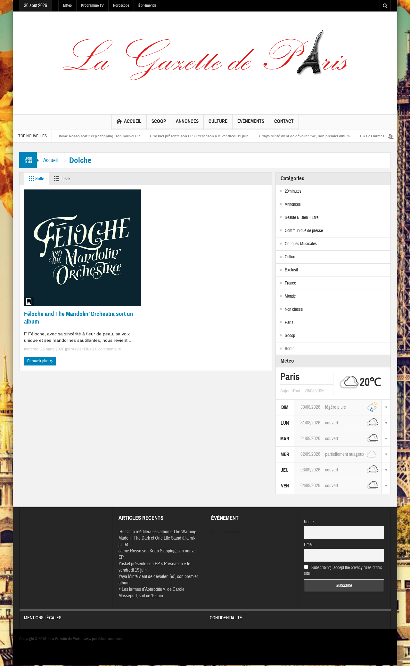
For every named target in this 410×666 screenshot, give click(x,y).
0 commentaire (107, 349)
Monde (290, 296)
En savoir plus (38, 361)
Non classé (294, 309)
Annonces (187, 121)
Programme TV (92, 5)
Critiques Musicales (301, 244)
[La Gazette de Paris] (205, 61)
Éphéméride (147, 5)
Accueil (133, 121)
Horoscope (121, 5)
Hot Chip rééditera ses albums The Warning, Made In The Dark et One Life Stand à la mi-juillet (158, 538)
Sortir (289, 349)
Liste (66, 179)
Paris (289, 322)
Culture (218, 121)
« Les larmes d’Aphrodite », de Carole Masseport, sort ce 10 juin (151, 592)
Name (309, 522)
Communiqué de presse (304, 231)
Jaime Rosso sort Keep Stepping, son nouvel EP (84, 136)
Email (309, 545)
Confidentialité (226, 618)
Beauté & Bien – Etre (301, 218)
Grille (39, 179)
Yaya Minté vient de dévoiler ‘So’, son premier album (291, 136)
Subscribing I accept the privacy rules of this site (343, 570)
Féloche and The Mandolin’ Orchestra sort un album (78, 317)
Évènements (250, 121)
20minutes (293, 191)
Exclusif (291, 270)
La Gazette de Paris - (65, 638)
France (290, 283)
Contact (284, 121)
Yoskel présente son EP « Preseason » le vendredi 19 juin (186, 136)
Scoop (159, 121)
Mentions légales (43, 618)
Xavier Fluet (82, 349)
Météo (67, 5)
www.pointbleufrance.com (103, 638)
